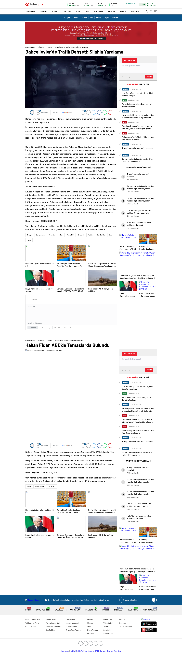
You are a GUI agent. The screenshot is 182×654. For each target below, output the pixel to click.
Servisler (43, 11)
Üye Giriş (121, 620)
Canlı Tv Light (30, 626)
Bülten (84, 18)
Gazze (29, 487)
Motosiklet (70, 235)
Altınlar (90, 620)
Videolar (111, 11)
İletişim (72, 651)
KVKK (97, 651)
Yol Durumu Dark (32, 623)
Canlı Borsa (70, 620)
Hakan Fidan (39, 487)
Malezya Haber (30, 47)
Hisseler (105, 609)
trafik (29, 240)
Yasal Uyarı (117, 651)
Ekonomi (67, 11)
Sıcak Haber (108, 633)
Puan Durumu (91, 609)
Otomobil (81, 235)
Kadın (87, 11)
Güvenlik (52, 235)
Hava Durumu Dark (32, 620)
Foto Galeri (99, 11)
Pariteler (118, 609)
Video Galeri (108, 623)
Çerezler (91, 651)
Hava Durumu (74, 609)
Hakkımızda (65, 651)
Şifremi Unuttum (125, 626)
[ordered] (55, 327)
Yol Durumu (133, 609)
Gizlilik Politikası (81, 651)
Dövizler (90, 623)
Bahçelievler (40, 235)
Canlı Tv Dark (51, 620)
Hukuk (60, 235)
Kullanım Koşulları (106, 651)
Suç (110, 235)
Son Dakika (30, 11)
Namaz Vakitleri (43, 609)
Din (91, 18)
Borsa (28, 609)
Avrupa (75, 18)
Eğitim (98, 18)
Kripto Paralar (150, 609)
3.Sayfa (67, 18)
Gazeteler (135, 11)
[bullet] (59, 327)
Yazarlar (123, 11)
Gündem (55, 11)
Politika (115, 18)
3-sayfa (29, 235)
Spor (78, 11)
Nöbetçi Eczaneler (53, 626)
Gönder (33, 327)
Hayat (107, 18)
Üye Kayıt (122, 623)
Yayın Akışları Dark (53, 623)
